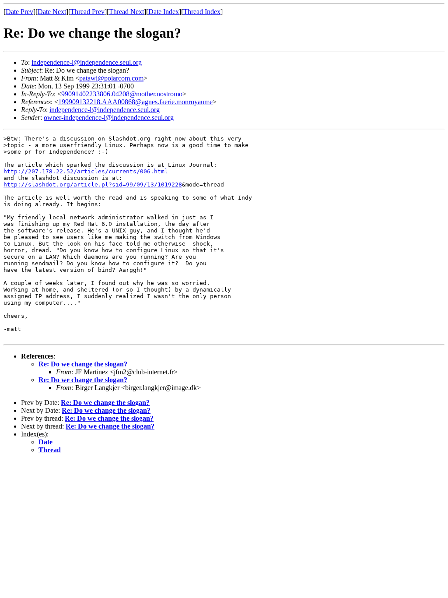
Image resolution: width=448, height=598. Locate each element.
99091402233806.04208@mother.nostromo (121, 94)
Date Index (163, 11)
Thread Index (201, 11)
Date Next (52, 11)
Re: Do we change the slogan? (82, 364)
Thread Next (126, 11)
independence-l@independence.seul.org (87, 62)
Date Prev (19, 11)
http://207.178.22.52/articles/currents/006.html (86, 171)
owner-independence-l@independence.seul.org (109, 117)
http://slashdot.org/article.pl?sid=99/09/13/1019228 (93, 184)
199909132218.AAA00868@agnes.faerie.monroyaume (135, 102)
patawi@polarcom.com (111, 78)
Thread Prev (87, 11)
